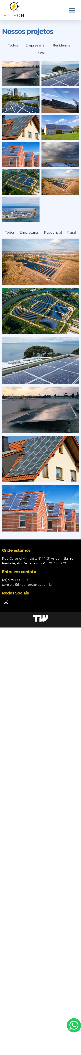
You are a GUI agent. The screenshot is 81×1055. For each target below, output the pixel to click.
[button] (72, 10)
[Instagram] (6, 602)
